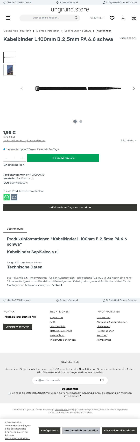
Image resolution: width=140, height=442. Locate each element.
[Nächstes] (133, 88)
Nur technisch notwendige (81, 430)
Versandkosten (62, 410)
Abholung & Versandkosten (112, 322)
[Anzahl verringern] (6, 158)
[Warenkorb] (133, 17)
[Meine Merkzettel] (112, 17)
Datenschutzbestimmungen (42, 393)
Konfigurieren (49, 430)
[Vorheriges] (22, 88)
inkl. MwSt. (95, 18)
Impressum (56, 317)
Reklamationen (105, 331)
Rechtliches (59, 311)
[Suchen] (76, 18)
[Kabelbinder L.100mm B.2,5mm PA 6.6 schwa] (78, 88)
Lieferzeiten (103, 326)
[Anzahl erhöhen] (22, 158)
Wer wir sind (103, 317)
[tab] (15, 229)
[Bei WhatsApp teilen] (6, 197)
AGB (52, 322)
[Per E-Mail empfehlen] (14, 197)
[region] (70, 88)
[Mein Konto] (123, 17)
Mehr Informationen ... (17, 438)
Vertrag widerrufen (18, 326)
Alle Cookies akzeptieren (119, 430)
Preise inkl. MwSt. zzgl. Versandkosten (24, 140)
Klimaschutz (104, 340)
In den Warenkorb (63, 157)
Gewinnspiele (57, 326)
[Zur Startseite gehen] (70, 10)
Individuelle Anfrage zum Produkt (70, 207)
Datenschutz (57, 335)
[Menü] (8, 17)
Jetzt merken (15, 164)
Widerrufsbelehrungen (63, 340)
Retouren (102, 335)
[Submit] (102, 380)
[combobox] (46, 18)
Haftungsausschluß (61, 331)
